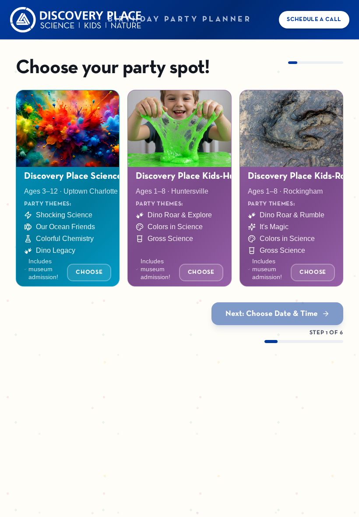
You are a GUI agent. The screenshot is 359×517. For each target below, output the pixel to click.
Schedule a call (314, 19)
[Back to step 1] (75, 20)
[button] (68, 188)
